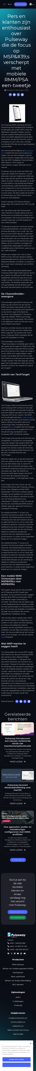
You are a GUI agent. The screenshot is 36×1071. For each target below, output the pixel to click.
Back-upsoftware (18, 977)
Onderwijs (18, 1005)
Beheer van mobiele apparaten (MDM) (18, 969)
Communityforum (18, 1022)
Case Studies (18, 1034)
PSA (2, 637)
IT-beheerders (27, 417)
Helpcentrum (18, 1026)
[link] (10, 4)
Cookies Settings (17, 1065)
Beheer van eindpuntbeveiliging (18, 981)
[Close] (30, 1043)
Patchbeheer (18, 973)
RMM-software (18, 965)
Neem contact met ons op (18, 1030)
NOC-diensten (18, 985)
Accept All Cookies (16, 1059)
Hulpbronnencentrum (18, 1018)
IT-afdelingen (18, 1001)
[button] (20, 4)
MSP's (12, 427)
